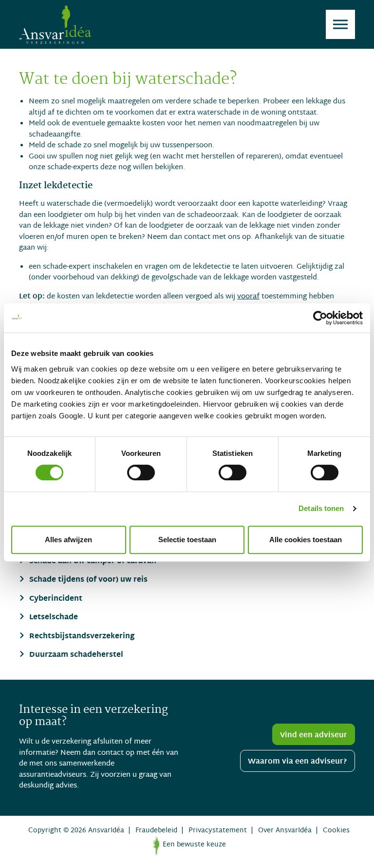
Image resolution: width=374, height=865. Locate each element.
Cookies (336, 830)
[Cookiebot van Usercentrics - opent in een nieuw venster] (320, 318)
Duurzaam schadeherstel (75, 655)
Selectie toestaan (187, 539)
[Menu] (340, 24)
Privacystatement (217, 830)
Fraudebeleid (156, 830)
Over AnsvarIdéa (285, 830)
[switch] (141, 472)
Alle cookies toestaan (305, 539)
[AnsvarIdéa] (55, 24)
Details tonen (321, 508)
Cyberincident (54, 599)
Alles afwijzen (68, 539)
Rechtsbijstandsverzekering (80, 637)
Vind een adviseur (313, 735)
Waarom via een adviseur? (297, 761)
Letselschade (52, 618)
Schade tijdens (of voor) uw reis (87, 580)
